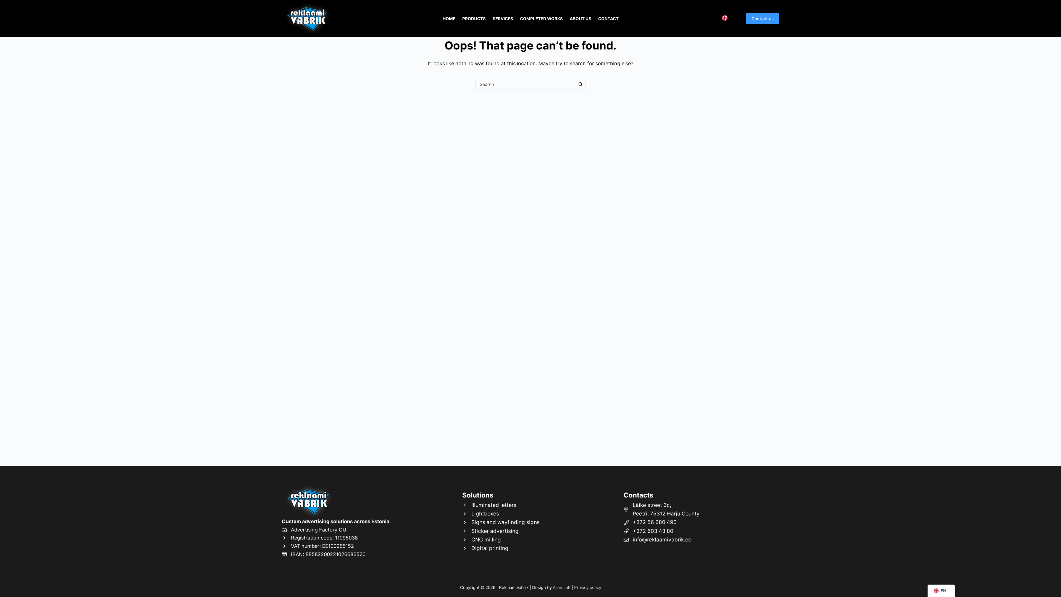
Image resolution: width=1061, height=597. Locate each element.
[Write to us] (699, 539)
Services (503, 18)
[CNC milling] (501, 539)
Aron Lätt (562, 587)
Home (449, 18)
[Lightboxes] (501, 513)
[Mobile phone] (699, 522)
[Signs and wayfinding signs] (501, 522)
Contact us (763, 18)
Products (474, 18)
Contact (608, 18)
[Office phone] (699, 531)
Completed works (541, 18)
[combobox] (525, 84)
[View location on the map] (699, 509)
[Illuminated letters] (501, 505)
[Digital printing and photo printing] (501, 548)
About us (580, 18)
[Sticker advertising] (501, 531)
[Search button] (580, 84)
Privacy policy (587, 587)
